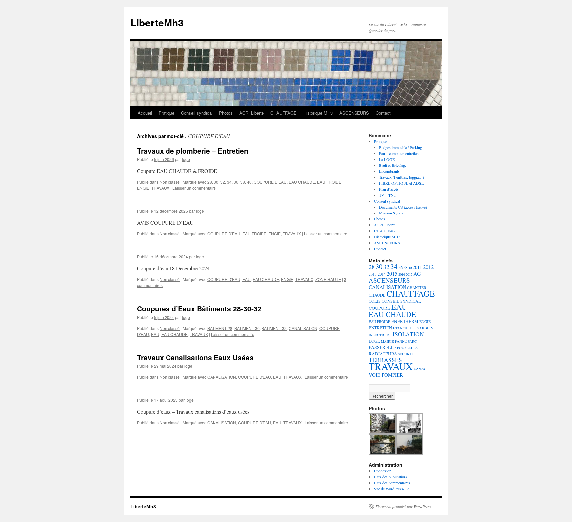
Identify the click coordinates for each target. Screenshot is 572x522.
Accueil (145, 113)
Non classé (170, 182)
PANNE (401, 341)
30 (216, 182)
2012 (428, 267)
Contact (383, 113)
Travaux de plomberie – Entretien (192, 151)
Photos (226, 113)
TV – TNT (387, 195)
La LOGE (387, 159)
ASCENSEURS (354, 113)
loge (186, 159)
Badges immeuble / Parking (400, 147)
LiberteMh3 (157, 22)
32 (222, 182)
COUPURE (379, 308)
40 (249, 182)
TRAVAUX (160, 188)
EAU (246, 279)
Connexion (382, 470)
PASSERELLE (382, 347)
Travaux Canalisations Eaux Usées (195, 357)
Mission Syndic (391, 212)
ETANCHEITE (404, 328)
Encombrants (389, 171)
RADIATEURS (383, 353)
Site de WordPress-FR (391, 488)
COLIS (375, 301)
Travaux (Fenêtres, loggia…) (401, 177)
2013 (373, 274)
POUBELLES (407, 347)
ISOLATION (408, 334)
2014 (382, 274)
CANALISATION (303, 328)
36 (236, 182)
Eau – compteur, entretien (399, 153)
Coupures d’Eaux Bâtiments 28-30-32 (199, 308)
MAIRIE (387, 341)
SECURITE (407, 353)
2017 (409, 274)
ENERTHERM (404, 321)
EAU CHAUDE (302, 182)
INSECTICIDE (380, 335)
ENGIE (143, 188)
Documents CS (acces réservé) (403, 207)
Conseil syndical (197, 113)
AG (417, 273)
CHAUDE (377, 295)
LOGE (374, 341)
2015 (392, 273)
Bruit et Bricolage (392, 165)
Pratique (166, 113)
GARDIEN (425, 328)
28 (209, 182)
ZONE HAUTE (328, 279)
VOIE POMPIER (386, 374)
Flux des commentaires (392, 482)
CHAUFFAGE (283, 113)
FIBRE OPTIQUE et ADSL (401, 183)
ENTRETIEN (380, 327)
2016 (401, 274)
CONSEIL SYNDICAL (401, 301)
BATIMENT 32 (274, 328)
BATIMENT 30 (247, 328)
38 (242, 182)
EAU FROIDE (329, 182)
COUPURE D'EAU (270, 182)
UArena (419, 368)
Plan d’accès (389, 189)
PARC (412, 341)
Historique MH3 (318, 113)
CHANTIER (416, 287)
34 (229, 182)
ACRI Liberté (251, 113)
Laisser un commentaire (194, 188)
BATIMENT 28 (219, 328)
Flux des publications (390, 476)
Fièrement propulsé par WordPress (403, 506)
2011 (417, 267)
